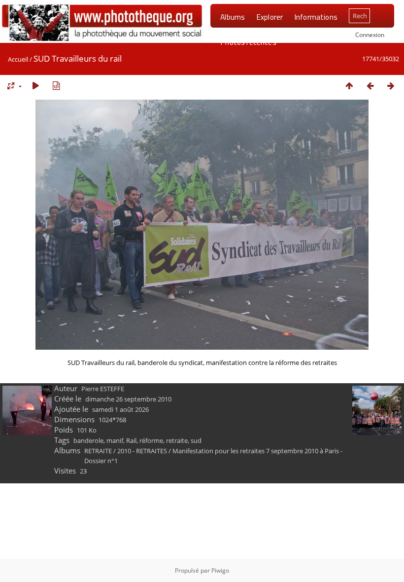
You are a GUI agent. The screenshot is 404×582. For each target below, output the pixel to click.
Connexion (369, 34)
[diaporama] (35, 85)
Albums (232, 17)
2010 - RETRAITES (142, 450)
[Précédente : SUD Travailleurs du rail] (370, 85)
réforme (151, 440)
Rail (131, 440)
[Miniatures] (349, 85)
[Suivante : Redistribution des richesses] (390, 85)
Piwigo (220, 570)
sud (196, 440)
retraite (177, 440)
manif (114, 440)
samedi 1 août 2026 (120, 409)
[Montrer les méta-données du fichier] (56, 85)
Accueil (18, 59)
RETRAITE (98, 450)
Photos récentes (248, 42)
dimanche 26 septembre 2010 (128, 399)
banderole (88, 440)
